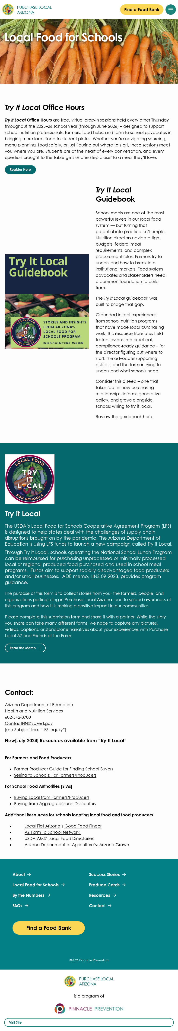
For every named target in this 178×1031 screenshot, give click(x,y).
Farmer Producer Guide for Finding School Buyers (63, 768)
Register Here (20, 169)
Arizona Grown (114, 844)
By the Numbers (28, 895)
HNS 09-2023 (104, 576)
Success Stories (104, 874)
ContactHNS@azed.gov (29, 723)
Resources (99, 895)
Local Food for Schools (36, 884)
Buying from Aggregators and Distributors (55, 803)
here (147, 416)
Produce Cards (104, 884)
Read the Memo (23, 648)
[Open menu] (170, 9)
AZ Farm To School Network (53, 832)
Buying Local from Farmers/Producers (51, 797)
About (19, 874)
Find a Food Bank (141, 9)
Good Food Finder (83, 826)
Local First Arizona (42, 826)
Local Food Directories (71, 838)
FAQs (17, 905)
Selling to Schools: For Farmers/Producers (55, 775)
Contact (97, 905)
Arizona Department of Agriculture (59, 844)
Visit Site (15, 1022)
